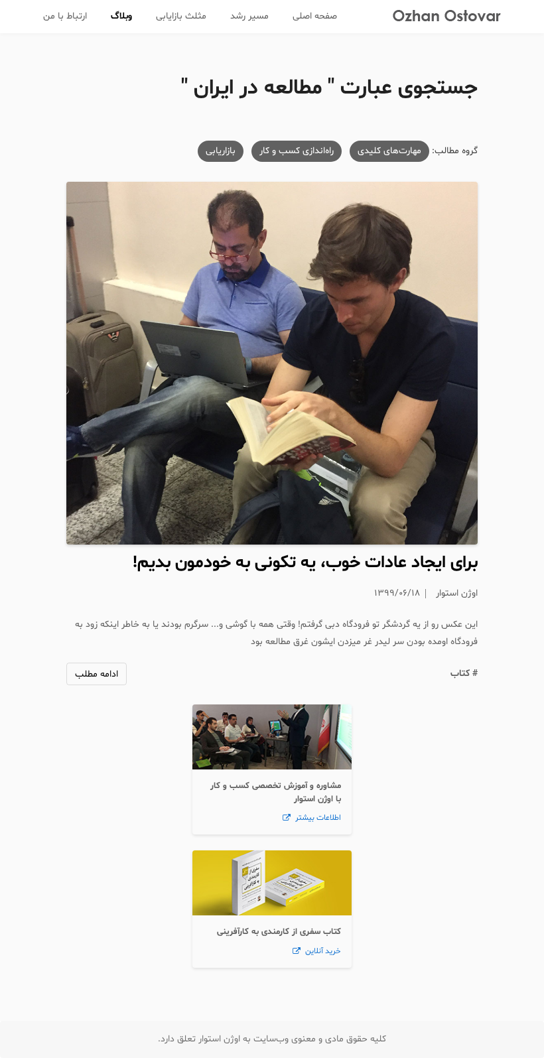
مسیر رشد (249, 16)
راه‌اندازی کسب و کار (296, 151)
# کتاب (464, 673)
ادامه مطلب (96, 674)
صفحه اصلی (315, 16)
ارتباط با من (65, 16)
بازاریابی (221, 151)
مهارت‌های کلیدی (389, 151)
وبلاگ (121, 16)
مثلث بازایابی (181, 16)
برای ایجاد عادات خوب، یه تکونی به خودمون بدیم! (305, 563)
